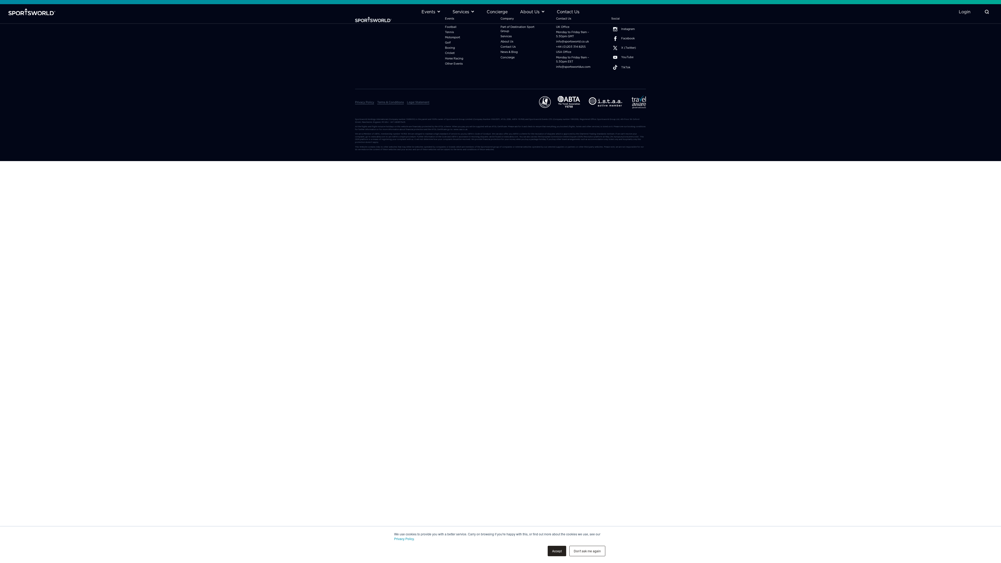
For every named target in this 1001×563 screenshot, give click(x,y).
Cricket (450, 53)
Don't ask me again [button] (587, 551)
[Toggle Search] (987, 12)
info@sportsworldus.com (573, 67)
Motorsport (452, 37)
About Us (506, 42)
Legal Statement (418, 102)
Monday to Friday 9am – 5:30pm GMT (572, 34)
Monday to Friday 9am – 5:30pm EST (572, 60)
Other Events (454, 64)
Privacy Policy (404, 538)
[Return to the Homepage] (31, 12)
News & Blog (509, 52)
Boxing (450, 48)
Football (450, 27)
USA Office (563, 52)
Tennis (449, 32)
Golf (448, 43)
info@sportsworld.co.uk (572, 42)
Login (965, 12)
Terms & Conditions (390, 102)
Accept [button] (557, 551)
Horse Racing (454, 58)
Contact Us (508, 47)
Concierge (507, 57)
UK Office (562, 27)
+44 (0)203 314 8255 (571, 47)
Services (506, 36)
